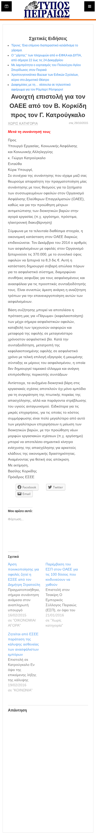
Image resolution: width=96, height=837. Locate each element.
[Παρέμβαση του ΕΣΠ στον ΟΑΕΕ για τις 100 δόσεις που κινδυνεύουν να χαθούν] (64, 595)
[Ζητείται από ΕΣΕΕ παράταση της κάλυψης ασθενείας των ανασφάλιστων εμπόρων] (27, 662)
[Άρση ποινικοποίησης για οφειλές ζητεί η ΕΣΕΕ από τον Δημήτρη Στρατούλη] (27, 595)
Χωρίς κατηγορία (23, 123)
